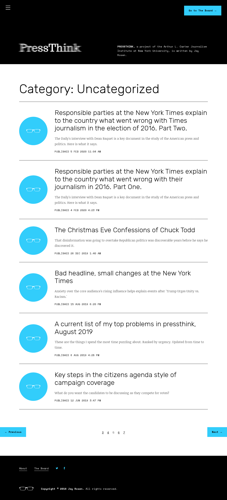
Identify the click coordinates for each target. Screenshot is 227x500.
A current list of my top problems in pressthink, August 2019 (125, 328)
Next (217, 432)
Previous (13, 432)
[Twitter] (57, 469)
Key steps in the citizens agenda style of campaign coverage (115, 379)
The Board (41, 468)
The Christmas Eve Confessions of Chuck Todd (125, 230)
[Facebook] (64, 469)
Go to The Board (203, 10)
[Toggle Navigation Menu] (8, 8)
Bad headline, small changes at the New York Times (123, 277)
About (23, 468)
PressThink (50, 48)
